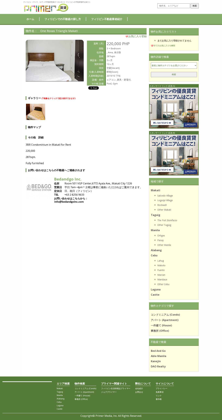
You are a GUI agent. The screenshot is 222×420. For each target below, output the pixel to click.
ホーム (30, 19)
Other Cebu (163, 284)
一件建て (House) (161, 325)
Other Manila (164, 244)
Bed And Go (158, 351)
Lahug (160, 260)
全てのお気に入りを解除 (164, 45)
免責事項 (159, 392)
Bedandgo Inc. (67, 179)
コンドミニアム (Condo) (165, 314)
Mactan (161, 274)
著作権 (159, 399)
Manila (155, 230)
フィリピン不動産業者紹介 (106, 19)
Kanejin (156, 361)
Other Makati (164, 209)
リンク (159, 395)
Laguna (156, 289)
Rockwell (162, 205)
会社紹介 (139, 388)
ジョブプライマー (109, 392)
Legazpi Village (165, 200)
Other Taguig (164, 224)
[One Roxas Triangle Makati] (55, 80)
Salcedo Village (165, 195)
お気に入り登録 (137, 36)
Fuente (161, 270)
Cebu (154, 255)
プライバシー (161, 388)
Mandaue (162, 279)
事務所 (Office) (160, 330)
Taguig (155, 215)
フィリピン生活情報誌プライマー (115, 388)
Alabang (156, 250)
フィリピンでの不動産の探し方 (63, 19)
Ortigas (161, 235)
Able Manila (158, 356)
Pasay (160, 240)
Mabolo (161, 265)
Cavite (155, 294)
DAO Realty (158, 366)
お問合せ (139, 392)
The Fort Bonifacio (167, 220)
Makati (155, 190)
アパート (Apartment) (164, 320)
